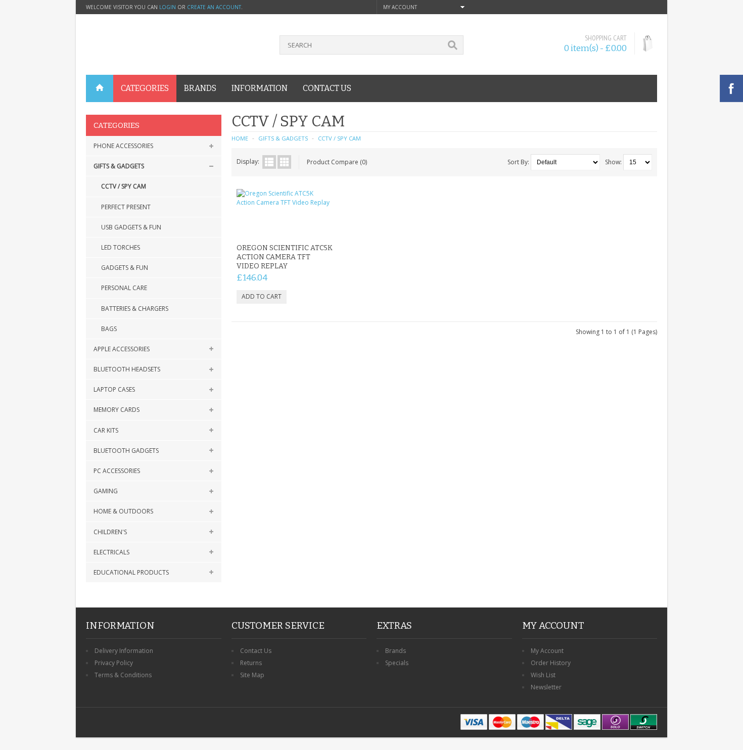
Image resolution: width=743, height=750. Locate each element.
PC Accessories (117, 470)
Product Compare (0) (337, 162)
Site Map (252, 675)
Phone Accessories (123, 146)
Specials (396, 663)
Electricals (111, 552)
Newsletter (546, 687)
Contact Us (255, 650)
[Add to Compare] (321, 226)
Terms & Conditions (123, 675)
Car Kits (106, 430)
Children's (110, 532)
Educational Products (131, 572)
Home (239, 138)
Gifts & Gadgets (119, 166)
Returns (251, 663)
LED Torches (120, 247)
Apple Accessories (122, 349)
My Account (547, 650)
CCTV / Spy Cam (123, 186)
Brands (395, 650)
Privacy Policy (114, 663)
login (167, 7)
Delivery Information (124, 650)
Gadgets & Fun (124, 267)
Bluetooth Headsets (127, 369)
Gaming (106, 491)
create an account (214, 7)
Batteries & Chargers (134, 308)
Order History (551, 663)
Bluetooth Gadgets (126, 450)
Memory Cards (117, 409)
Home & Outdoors (123, 511)
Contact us (327, 88)
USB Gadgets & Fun (131, 227)
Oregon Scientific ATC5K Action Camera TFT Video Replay (285, 257)
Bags (109, 328)
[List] (269, 162)
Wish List (543, 675)
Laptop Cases (114, 389)
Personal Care (124, 288)
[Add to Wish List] (305, 226)
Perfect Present (126, 207)
